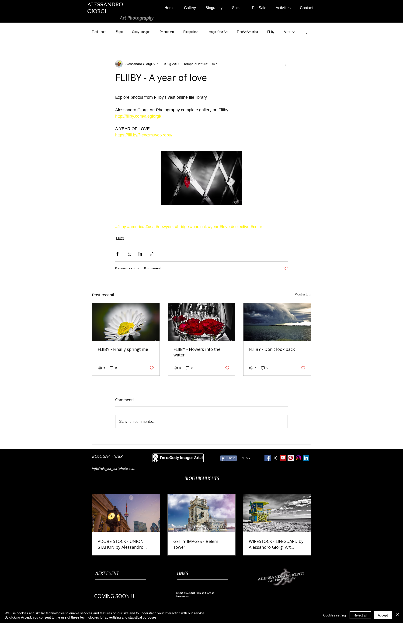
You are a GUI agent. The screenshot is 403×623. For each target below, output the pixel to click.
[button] (190, 8)
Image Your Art (218, 32)
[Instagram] (298, 458)
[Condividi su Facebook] (117, 254)
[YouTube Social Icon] (283, 458)
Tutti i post (99, 32)
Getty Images (141, 32)
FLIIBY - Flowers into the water (197, 352)
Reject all (360, 615)
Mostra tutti (303, 294)
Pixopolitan (190, 32)
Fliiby (270, 32)
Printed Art (167, 32)
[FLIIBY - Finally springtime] (126, 322)
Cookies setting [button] (334, 615)
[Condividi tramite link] (151, 254)
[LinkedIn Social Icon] (306, 458)
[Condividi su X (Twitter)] (129, 254)
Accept (383, 615)
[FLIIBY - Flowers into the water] (201, 322)
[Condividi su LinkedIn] (140, 254)
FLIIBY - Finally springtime (123, 349)
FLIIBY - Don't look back (272, 349)
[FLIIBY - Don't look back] (277, 322)
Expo (119, 32)
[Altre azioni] (285, 64)
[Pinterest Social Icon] (291, 458)
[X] (275, 458)
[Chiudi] (397, 615)
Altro (287, 32)
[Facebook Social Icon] (267, 458)
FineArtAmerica (247, 32)
